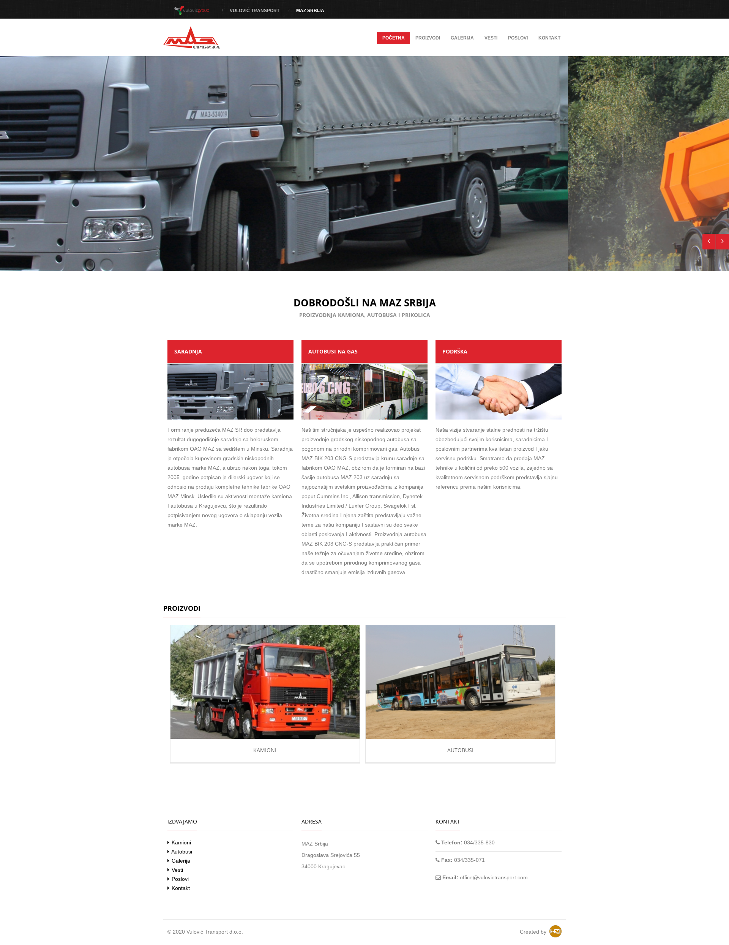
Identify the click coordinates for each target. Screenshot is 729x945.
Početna (393, 38)
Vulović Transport (254, 10)
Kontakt (549, 38)
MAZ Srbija (310, 10)
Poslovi (518, 38)
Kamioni (264, 750)
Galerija (462, 38)
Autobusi (460, 750)
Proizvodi (427, 38)
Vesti (490, 38)
